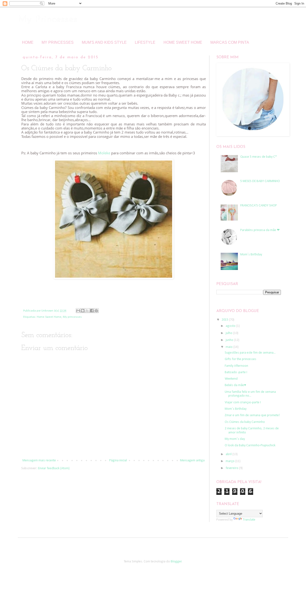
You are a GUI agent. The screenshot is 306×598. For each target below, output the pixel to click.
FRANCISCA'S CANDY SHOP (258, 205)
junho (230, 340)
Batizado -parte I (236, 372)
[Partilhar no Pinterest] (96, 310)
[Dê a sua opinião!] (82, 310)
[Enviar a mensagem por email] (78, 310)
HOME (27, 42)
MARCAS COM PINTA (229, 42)
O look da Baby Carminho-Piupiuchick (250, 445)
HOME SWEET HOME (183, 42)
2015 (225, 320)
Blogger (176, 561)
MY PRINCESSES (58, 42)
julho (229, 333)
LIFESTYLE (145, 42)
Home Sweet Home (49, 317)
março (230, 461)
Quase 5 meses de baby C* (258, 157)
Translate (249, 520)
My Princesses (47, 19)
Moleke (104, 153)
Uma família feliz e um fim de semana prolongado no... (250, 394)
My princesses (72, 317)
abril (229, 454)
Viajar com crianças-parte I (243, 402)
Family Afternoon (236, 366)
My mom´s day (235, 439)
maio (229, 347)
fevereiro (232, 468)
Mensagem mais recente (39, 460)
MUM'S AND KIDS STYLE (104, 42)
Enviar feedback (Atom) (54, 468)
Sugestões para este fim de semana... (250, 353)
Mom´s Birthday (251, 254)
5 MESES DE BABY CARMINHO (260, 181)
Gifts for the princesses (240, 359)
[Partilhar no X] (87, 310)
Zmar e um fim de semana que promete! (252, 415)
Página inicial (118, 460)
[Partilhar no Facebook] (91, 310)
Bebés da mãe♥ (235, 385)
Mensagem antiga (192, 460)
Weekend (231, 379)
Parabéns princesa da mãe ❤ (260, 230)
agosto (231, 326)
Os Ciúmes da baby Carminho (245, 422)
